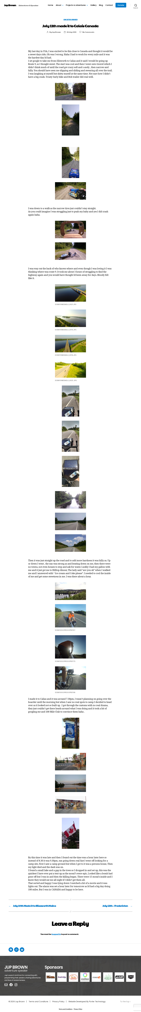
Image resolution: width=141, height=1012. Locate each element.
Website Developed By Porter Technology (87, 1001)
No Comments (88, 32)
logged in (56, 934)
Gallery (93, 5)
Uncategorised (70, 20)
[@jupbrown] (16, 949)
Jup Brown (10, 5)
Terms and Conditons (38, 1001)
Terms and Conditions (65, 1009)
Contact (109, 5)
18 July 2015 (71, 32)
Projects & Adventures (76, 5)
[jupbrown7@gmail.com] (22, 949)
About (58, 5)
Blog (101, 5)
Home (50, 5)
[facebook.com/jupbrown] (11, 949)
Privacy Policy (58, 1001)
